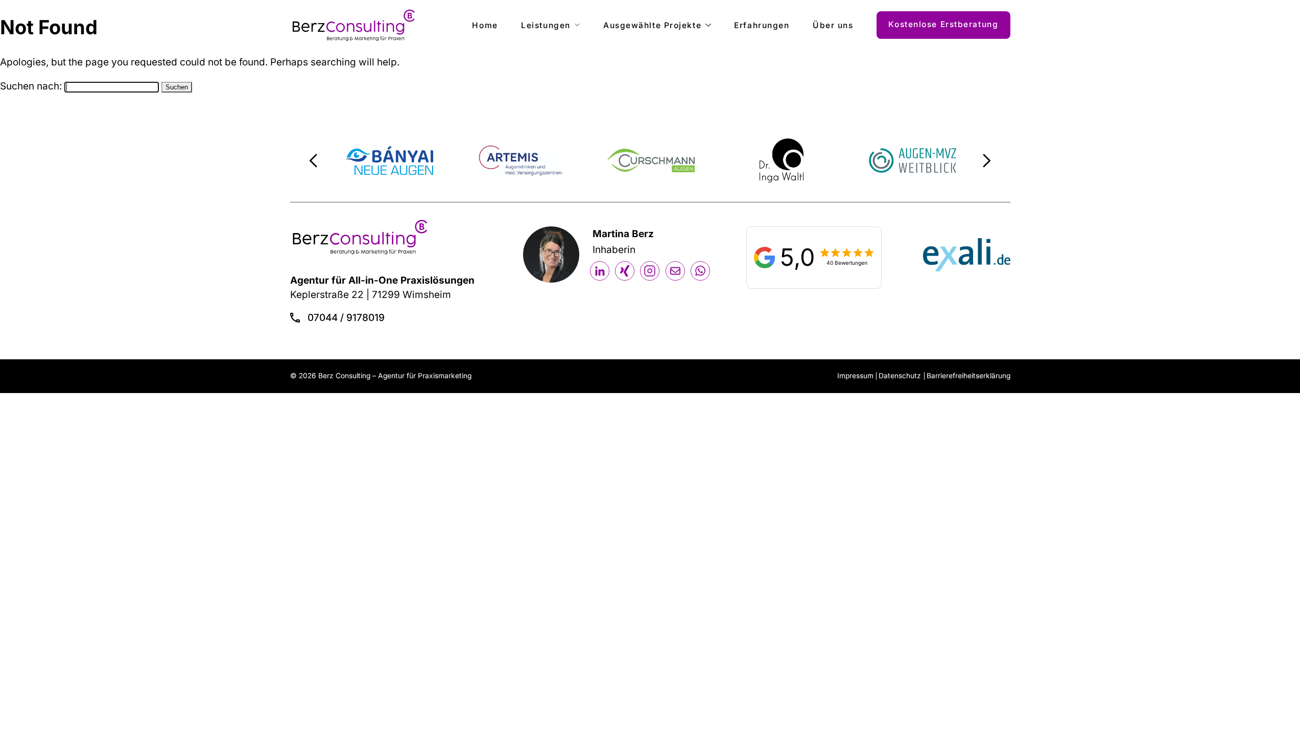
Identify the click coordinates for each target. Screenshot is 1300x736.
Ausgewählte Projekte (652, 25)
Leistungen (546, 25)
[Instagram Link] (649, 271)
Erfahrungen (761, 25)
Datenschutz (900, 376)
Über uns (833, 25)
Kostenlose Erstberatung (943, 24)
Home (485, 25)
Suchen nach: (31, 86)
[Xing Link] (624, 271)
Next (986, 160)
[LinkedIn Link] (599, 271)
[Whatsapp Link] (700, 271)
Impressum (855, 376)
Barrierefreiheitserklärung (968, 376)
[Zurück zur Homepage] (353, 25)
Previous (313, 160)
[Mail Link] (675, 271)
